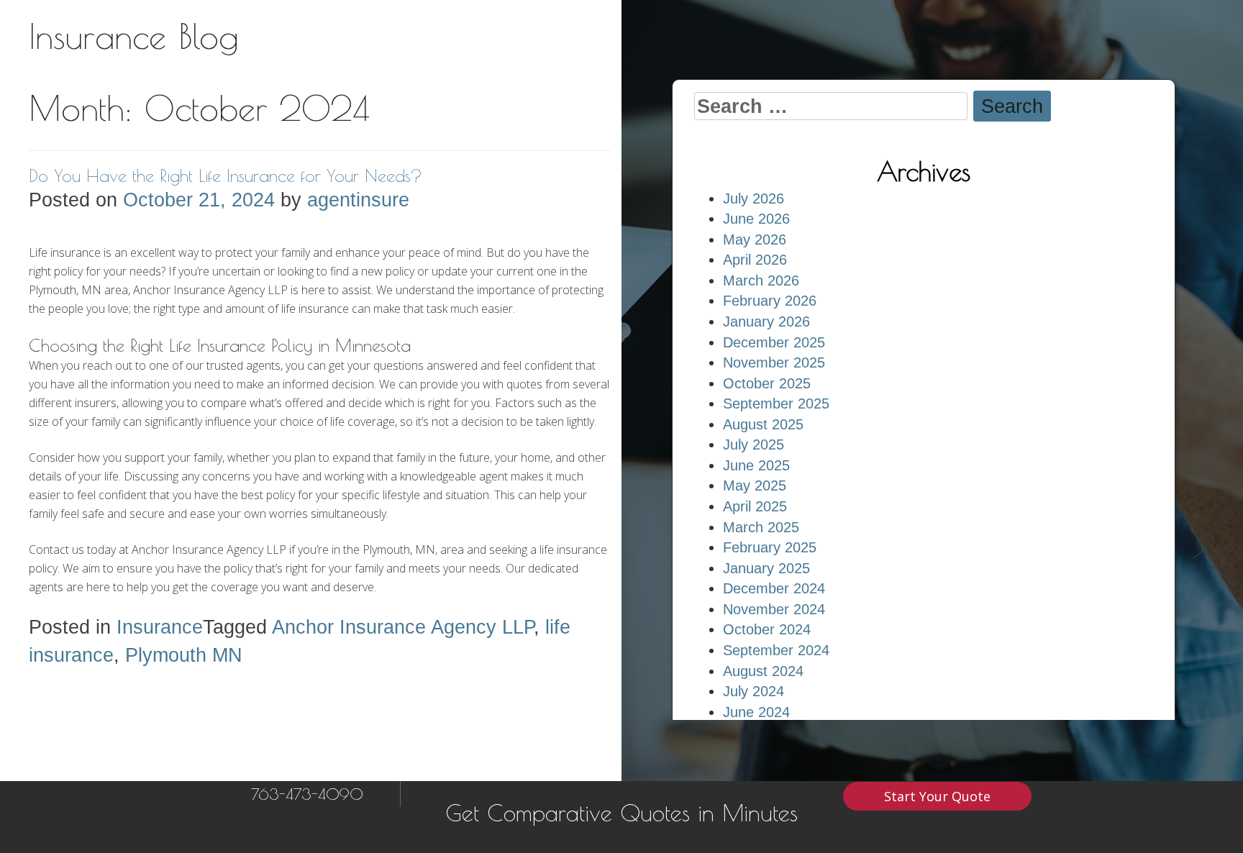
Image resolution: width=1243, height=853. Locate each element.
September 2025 (776, 403)
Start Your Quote (937, 796)
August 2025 (763, 424)
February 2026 (769, 301)
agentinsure (358, 199)
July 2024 (753, 691)
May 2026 (754, 239)
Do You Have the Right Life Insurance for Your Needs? (225, 175)
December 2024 (774, 588)
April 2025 (755, 506)
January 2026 (766, 321)
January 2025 (766, 568)
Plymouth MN (183, 655)
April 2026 (755, 260)
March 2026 (761, 280)
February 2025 (769, 547)
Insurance (160, 627)
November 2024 (774, 609)
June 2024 (756, 712)
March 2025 (761, 527)
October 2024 (767, 629)
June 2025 (756, 465)
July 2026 (753, 198)
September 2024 (776, 650)
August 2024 (763, 671)
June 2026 (756, 219)
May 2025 (754, 485)
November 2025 (774, 362)
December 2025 (774, 342)
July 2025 (753, 444)
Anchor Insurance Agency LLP (403, 627)
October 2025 (767, 383)
